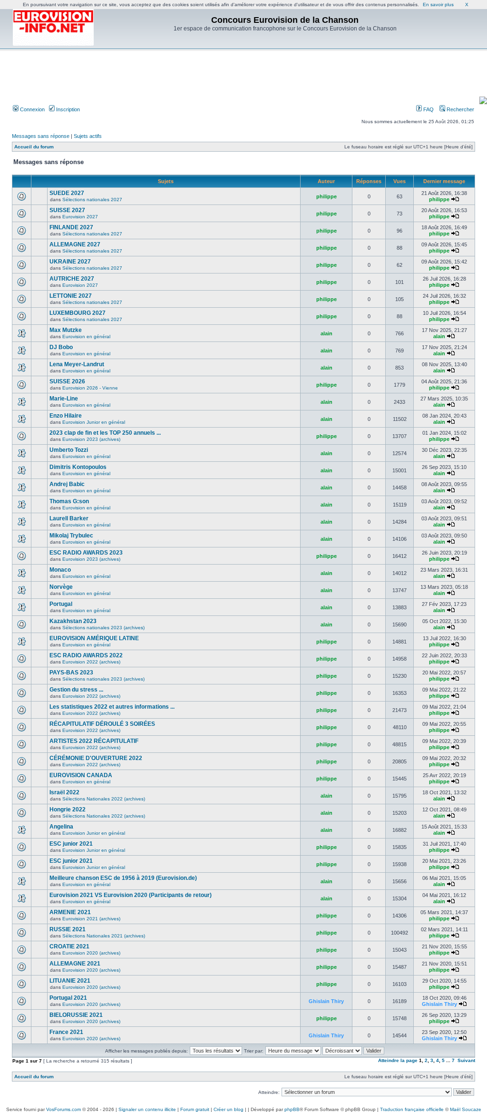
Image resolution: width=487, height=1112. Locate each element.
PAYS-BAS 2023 (71, 672)
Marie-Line (63, 398)
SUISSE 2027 (67, 210)
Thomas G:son (69, 501)
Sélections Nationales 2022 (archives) (103, 798)
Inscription (67, 109)
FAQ (428, 109)
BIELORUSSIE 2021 (76, 1015)
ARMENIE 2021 (70, 912)
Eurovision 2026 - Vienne (90, 387)
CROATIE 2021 (69, 946)
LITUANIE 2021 (69, 980)
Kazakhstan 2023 (73, 621)
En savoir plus (438, 4)
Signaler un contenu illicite (147, 1109)
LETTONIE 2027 (70, 296)
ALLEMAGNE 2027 (74, 244)
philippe (326, 196)
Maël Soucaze (465, 1109)
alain (326, 333)
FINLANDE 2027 (71, 227)
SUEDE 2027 (66, 193)
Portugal (60, 604)
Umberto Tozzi (68, 450)
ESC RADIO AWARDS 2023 (86, 552)
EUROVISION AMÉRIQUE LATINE (94, 638)
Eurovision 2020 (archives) (91, 953)
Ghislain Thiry (326, 1001)
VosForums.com (63, 1109)
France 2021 (66, 1032)
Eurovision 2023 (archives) (91, 439)
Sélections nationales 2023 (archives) (103, 627)
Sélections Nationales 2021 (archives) (103, 935)
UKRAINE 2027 (70, 261)
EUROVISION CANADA (80, 775)
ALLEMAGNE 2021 (74, 963)
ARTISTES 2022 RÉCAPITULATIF (93, 741)
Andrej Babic (67, 484)
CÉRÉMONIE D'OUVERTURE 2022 (95, 758)
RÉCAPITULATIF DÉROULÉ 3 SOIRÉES (102, 724)
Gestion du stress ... (76, 689)
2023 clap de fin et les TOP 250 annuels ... (105, 432)
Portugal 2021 (68, 998)
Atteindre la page (398, 1060)
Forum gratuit (194, 1109)
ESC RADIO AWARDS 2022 (86, 655)
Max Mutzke (65, 330)
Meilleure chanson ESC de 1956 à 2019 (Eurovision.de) (123, 878)
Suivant (466, 1060)
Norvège (61, 587)
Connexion (32, 109)
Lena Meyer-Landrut (76, 364)
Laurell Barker (68, 518)
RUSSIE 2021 (67, 929)
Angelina (61, 826)
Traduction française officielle (412, 1109)
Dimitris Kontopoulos (78, 467)
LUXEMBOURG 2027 (77, 313)
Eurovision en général (86, 336)
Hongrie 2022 (67, 809)
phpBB (292, 1109)
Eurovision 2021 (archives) (91, 918)
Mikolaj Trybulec (71, 535)
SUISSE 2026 (67, 381)
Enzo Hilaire (65, 415)
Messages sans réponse (40, 136)
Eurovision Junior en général (93, 422)
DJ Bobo (61, 347)
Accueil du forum (34, 146)
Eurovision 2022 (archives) (91, 661)
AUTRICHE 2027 (71, 278)
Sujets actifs (88, 136)
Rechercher (459, 109)
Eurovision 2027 (80, 216)
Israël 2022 (64, 792)
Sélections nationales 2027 (92, 199)
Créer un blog (229, 1109)
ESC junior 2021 (71, 843)
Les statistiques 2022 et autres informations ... (112, 706)
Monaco (60, 569)
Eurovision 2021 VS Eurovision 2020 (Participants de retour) (130, 895)
